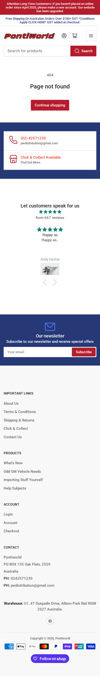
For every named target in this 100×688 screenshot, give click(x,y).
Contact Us (13, 437)
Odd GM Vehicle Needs (22, 471)
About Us (11, 403)
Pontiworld (62, 638)
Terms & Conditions (20, 412)
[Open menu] (91, 35)
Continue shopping (50, 105)
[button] (46, 282)
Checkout (11, 531)
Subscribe (84, 352)
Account (10, 523)
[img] (50, 212)
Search (86, 51)
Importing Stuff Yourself (23, 480)
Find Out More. (31, 162)
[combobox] (50, 51)
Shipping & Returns (19, 420)
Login (8, 514)
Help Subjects (15, 488)
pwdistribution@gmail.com (39, 143)
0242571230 (21, 578)
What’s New (13, 463)
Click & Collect (16, 428)
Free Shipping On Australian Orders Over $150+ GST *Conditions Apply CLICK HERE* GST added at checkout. (50, 20)
